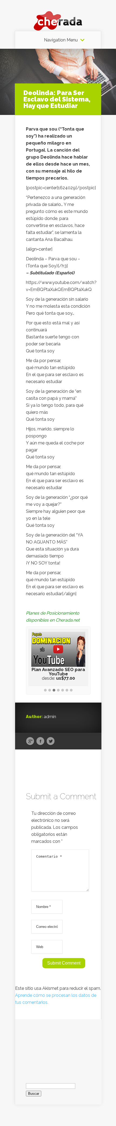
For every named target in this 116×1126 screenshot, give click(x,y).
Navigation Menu (61, 40)
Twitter (50, 741)
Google (30, 741)
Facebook (40, 741)
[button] (45, 690)
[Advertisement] (58, 1046)
